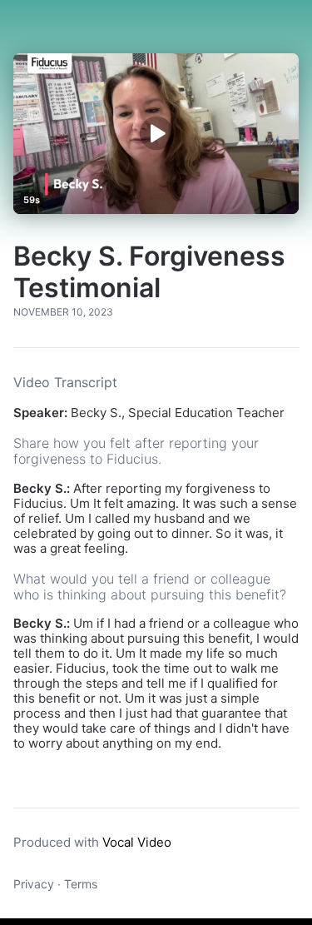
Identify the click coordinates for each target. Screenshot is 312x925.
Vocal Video (136, 842)
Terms (80, 884)
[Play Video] (156, 134)
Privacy (33, 884)
